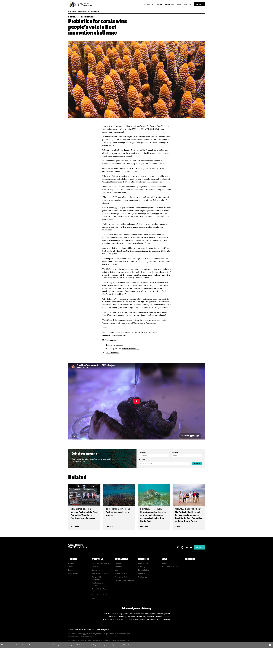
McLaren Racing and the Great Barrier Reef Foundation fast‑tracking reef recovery (84, 515)
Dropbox (119, 345)
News (74, 11)
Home (69, 11)
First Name (142, 452)
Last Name (175, 452)
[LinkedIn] (186, 548)
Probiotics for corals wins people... (89, 11)
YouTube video (112, 352)
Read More (75, 526)
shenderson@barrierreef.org (114, 335)
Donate (199, 4)
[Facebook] (178, 548)
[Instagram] (182, 548)
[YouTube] (191, 548)
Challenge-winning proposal (118, 269)
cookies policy (126, 645)
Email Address (143, 460)
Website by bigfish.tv (102, 630)
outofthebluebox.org (130, 349)
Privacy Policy (81, 461)
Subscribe (197, 463)
